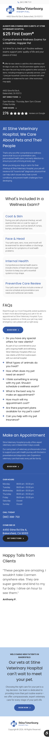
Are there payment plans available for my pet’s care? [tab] (23, 409)
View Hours (8, 108)
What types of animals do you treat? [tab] (22, 364)
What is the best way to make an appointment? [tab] (20, 392)
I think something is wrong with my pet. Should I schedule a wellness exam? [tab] (22, 383)
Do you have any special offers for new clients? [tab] (21, 339)
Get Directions (10, 97)
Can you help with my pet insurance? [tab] (21, 417)
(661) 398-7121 (25, 2)
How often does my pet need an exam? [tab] (20, 372)
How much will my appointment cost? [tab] (17, 401)
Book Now (12, 330)
